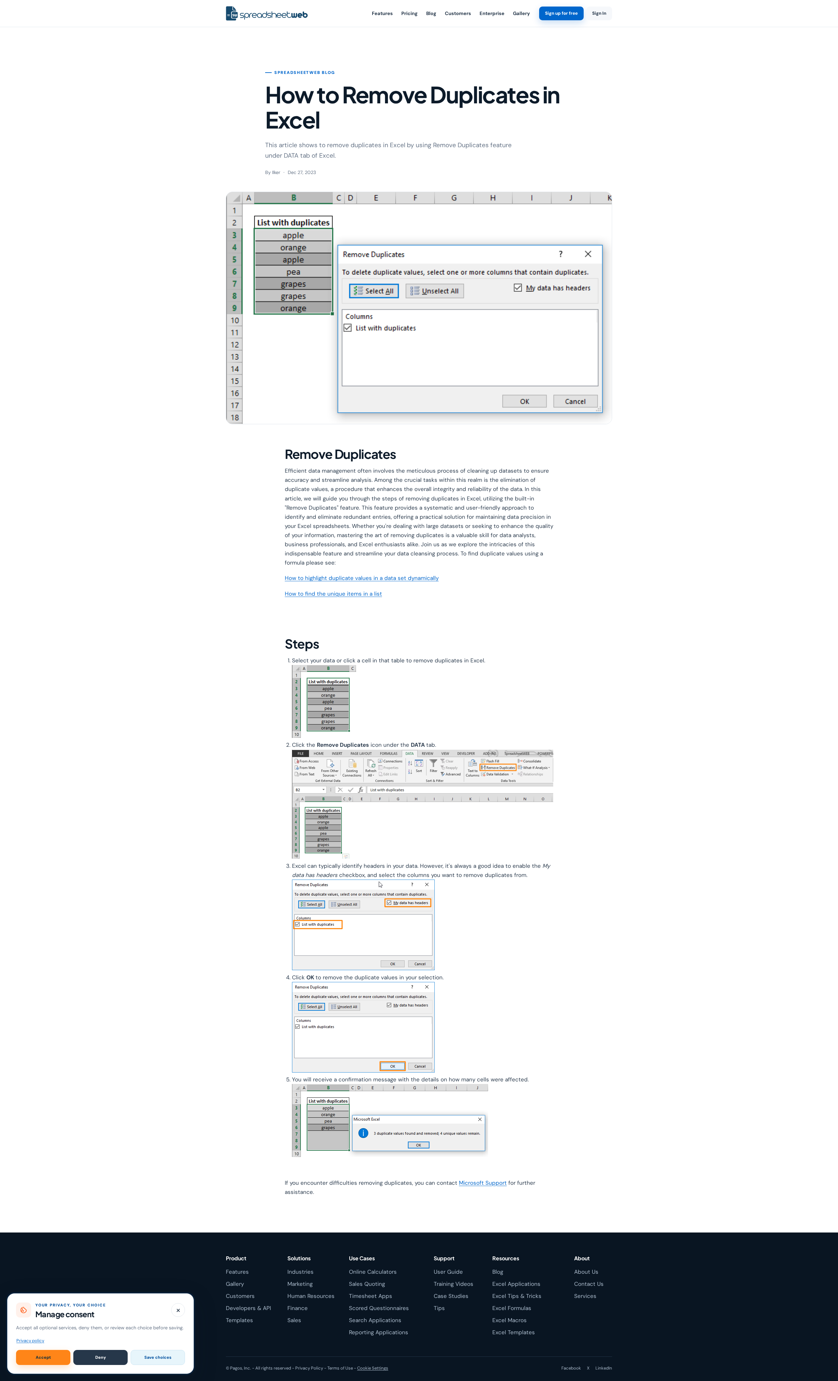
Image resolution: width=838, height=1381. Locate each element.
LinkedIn (603, 1368)
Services (585, 1296)
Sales (294, 1320)
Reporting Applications (378, 1332)
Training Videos (453, 1283)
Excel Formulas (511, 1308)
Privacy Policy (309, 1368)
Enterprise (492, 13)
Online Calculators (373, 1271)
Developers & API (248, 1308)
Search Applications (375, 1320)
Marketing (300, 1283)
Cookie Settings (372, 1368)
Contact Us (589, 1283)
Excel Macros (509, 1320)
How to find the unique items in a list (333, 593)
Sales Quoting (367, 1283)
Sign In (599, 13)
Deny (100, 1357)
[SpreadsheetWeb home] (267, 13)
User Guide (448, 1271)
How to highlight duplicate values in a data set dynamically (362, 578)
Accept (43, 1357)
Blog (431, 13)
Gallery (521, 13)
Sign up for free (561, 13)
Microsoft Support (483, 1182)
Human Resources (311, 1296)
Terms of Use (340, 1368)
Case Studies (451, 1296)
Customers (458, 13)
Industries (300, 1271)
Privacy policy (30, 1340)
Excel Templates (513, 1332)
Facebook (571, 1368)
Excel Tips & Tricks (516, 1296)
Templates (239, 1320)
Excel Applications (516, 1283)
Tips (439, 1308)
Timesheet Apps (370, 1296)
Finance (297, 1308)
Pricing (409, 13)
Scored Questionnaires (379, 1308)
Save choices (158, 1357)
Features (382, 13)
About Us (586, 1271)
